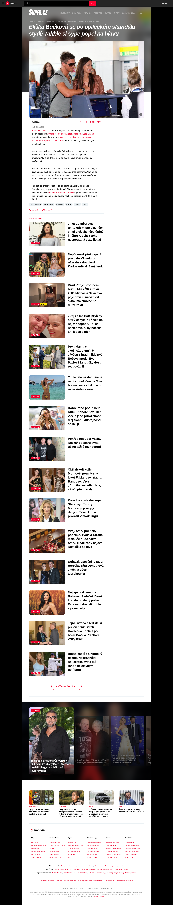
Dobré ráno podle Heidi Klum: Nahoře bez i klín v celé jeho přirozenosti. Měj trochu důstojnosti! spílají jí (85, 416)
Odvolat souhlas (110, 881)
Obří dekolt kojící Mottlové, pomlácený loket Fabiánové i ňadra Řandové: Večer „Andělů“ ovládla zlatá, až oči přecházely (84, 479)
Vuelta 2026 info (55, 843)
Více (140, 13)
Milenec (69, 204)
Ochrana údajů (98, 881)
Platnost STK (129, 857)
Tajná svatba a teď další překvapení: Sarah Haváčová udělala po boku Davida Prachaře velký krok (85, 631)
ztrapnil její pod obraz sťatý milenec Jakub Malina (70, 134)
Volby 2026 (34, 843)
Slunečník (84, 869)
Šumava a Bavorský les (113, 848)
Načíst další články (66, 686)
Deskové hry (101, 873)
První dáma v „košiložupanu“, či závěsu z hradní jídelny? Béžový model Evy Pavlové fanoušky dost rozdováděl (85, 356)
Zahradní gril (118, 869)
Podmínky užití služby (85, 881)
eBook (84, 122)
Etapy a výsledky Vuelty (57, 845)
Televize (98, 13)
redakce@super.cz (100, 896)
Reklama (51, 881)
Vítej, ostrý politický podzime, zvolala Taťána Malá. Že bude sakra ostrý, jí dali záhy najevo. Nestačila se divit (85, 539)
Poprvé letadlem (111, 845)
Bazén (57, 869)
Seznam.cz (165, 3)
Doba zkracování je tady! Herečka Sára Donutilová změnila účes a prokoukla (85, 567)
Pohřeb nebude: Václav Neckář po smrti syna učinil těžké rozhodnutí (84, 442)
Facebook (43, 881)
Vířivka (125, 869)
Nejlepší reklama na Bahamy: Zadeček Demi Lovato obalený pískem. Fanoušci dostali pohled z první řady (85, 600)
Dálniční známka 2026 (132, 845)
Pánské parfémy (130, 873)
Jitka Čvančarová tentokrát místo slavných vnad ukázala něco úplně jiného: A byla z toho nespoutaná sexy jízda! (86, 231)
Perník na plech (92, 857)
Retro (108, 13)
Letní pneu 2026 (130, 843)
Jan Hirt (52, 848)
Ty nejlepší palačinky (94, 843)
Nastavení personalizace (125, 881)
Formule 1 (71, 854)
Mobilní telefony (57, 873)
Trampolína (76, 869)
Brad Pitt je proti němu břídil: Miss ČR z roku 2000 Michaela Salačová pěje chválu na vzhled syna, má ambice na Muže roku (85, 295)
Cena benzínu (99, 866)
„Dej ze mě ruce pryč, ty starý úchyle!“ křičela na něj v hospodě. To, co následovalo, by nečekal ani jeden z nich (85, 323)
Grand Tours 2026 (55, 857)
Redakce (59, 881)
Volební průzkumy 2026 (38, 845)
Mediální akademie (70, 881)
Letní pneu (92, 873)
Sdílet (94, 122)
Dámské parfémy (81, 873)
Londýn (77, 204)
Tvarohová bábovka (93, 851)
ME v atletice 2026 (74, 851)
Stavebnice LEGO (69, 873)
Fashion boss (129, 13)
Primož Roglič (54, 854)
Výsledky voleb (35, 848)
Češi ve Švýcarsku (112, 851)
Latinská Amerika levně (113, 854)
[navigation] (3, 3)
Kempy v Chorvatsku (112, 843)
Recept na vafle (92, 854)
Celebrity (64, 13)
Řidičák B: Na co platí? (132, 851)
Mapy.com (64, 866)
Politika (76, 13)
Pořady (87, 13)
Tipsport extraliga (73, 848)
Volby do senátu (36, 854)
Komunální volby (36, 857)
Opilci (85, 204)
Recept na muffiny (93, 845)
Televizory (110, 873)
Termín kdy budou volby (38, 851)
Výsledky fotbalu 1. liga (75, 845)
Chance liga (72, 843)
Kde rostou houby (87, 866)
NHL (69, 857)
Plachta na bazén (65, 869)
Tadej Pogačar (54, 851)
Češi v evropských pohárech (114, 866)
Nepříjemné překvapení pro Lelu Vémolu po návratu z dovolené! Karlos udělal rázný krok (85, 260)
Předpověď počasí (75, 866)
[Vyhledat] (92, 3)
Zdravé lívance (92, 848)
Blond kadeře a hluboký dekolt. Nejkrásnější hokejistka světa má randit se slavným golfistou (85, 661)
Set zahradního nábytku (105, 869)
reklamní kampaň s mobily (61, 193)
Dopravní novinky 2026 (132, 848)
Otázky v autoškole (131, 854)
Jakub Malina (48, 204)
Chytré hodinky (119, 873)
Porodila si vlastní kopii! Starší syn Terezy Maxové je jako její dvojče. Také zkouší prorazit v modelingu (85, 508)
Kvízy (116, 13)
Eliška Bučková (39, 130)
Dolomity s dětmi (111, 857)
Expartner (59, 204)
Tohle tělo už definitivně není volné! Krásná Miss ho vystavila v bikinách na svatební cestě (85, 383)
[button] (86, 79)
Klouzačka (92, 869)
